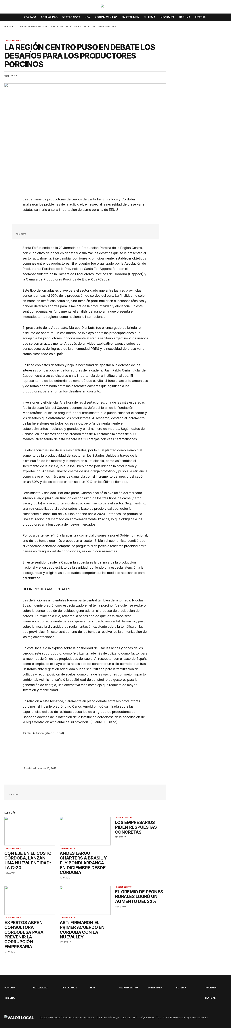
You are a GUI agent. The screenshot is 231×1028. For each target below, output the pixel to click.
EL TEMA (181, 987)
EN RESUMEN (155, 987)
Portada (8, 26)
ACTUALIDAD (40, 987)
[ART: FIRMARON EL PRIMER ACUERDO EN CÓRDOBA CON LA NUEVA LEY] (85, 900)
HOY (92, 987)
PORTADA (9, 987)
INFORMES (211, 987)
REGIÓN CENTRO (13, 40)
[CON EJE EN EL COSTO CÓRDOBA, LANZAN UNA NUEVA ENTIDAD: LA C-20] (29, 831)
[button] (224, 7)
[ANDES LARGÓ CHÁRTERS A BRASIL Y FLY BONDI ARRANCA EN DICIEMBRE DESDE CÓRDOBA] (85, 831)
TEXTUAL (210, 997)
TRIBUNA (9, 997)
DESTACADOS (69, 987)
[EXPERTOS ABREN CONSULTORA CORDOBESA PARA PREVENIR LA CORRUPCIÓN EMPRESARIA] (29, 900)
